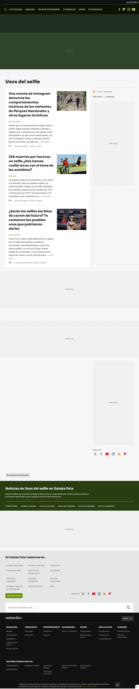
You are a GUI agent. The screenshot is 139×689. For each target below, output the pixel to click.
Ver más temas (14, 595)
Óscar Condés (22, 146)
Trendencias (104, 631)
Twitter (95, 453)
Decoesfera (104, 635)
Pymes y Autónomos (122, 636)
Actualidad (14, 121)
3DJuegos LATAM (32, 665)
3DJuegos (29, 631)
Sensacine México (47, 666)
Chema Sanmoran (23, 262)
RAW (52, 586)
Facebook (119, 9)
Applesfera (10, 638)
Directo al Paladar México (69, 666)
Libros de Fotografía (66, 506)
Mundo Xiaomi (12, 648)
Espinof (46, 635)
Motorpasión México (85, 666)
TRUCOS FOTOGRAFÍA (49, 9)
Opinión (13, 176)
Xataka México (12, 665)
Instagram (128, 9)
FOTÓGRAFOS (95, 9)
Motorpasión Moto (85, 636)
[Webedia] (132, 2)
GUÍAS (82, 9)
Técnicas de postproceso (34, 571)
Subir (125, 618)
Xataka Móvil (11, 635)
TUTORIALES (69, 9)
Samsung (110, 96)
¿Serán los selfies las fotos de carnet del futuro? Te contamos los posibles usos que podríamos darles (30, 219)
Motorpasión (85, 631)
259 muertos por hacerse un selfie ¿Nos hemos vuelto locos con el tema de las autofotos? (31, 163)
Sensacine (47, 631)
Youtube (133, 9)
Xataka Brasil (11, 669)
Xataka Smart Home (12, 643)
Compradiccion (105, 638)
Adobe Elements (35, 586)
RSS (119, 453)
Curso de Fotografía (86, 506)
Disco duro (97, 96)
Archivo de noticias (19, 475)
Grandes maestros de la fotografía (14, 587)
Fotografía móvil (13, 570)
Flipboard (124, 9)
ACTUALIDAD (15, 9)
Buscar (128, 607)
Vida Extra (29, 635)
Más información (90, 686)
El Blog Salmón (123, 631)
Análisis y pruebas (28, 506)
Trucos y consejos (47, 506)
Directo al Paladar (69, 631)
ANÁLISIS (30, 9)
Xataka (9, 631)
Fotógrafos (55, 565)
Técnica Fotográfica (106, 506)
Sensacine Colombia (47, 672)
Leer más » (45, 141)
